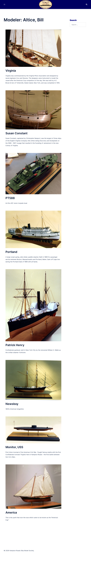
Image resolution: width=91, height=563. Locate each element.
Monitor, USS (14, 447)
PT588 (10, 198)
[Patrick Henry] (33, 305)
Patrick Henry (15, 345)
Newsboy (12, 404)
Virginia (11, 70)
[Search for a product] (86, 4)
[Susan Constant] (33, 110)
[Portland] (33, 229)
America (11, 512)
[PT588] (33, 173)
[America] (33, 486)
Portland (11, 252)
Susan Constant (16, 133)
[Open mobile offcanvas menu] (4, 4)
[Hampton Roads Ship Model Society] (45, 4)
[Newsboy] (33, 380)
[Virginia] (33, 48)
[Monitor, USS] (33, 430)
